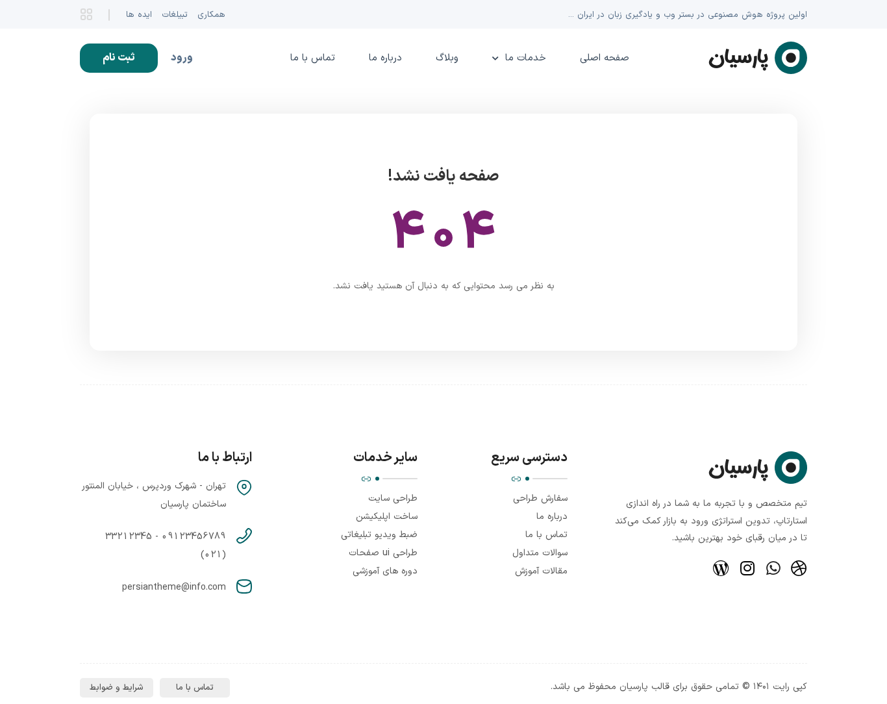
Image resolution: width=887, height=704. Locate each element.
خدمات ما (525, 58)
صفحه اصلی (604, 58)
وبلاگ (447, 58)
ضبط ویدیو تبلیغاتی (379, 535)
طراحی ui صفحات (383, 553)
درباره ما (385, 58)
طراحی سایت (393, 498)
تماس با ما (312, 58)
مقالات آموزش (541, 571)
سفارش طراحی (540, 498)
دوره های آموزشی (385, 571)
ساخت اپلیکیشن (387, 516)
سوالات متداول (540, 553)
